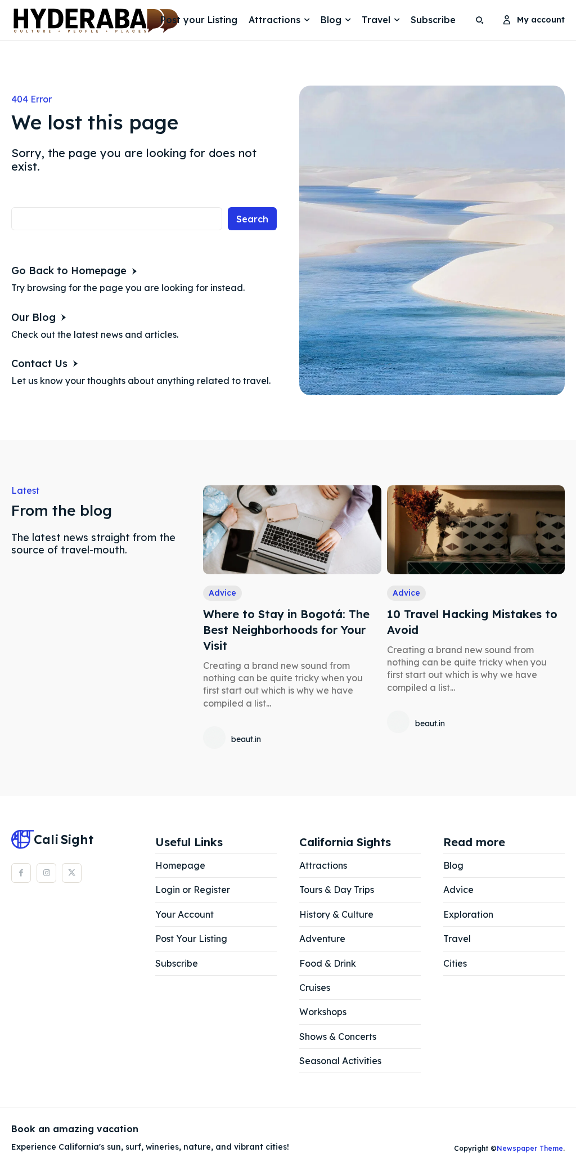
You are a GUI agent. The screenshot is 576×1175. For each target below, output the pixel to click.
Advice (222, 593)
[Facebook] (21, 873)
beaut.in (246, 739)
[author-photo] (216, 738)
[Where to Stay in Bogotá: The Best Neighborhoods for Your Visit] (292, 529)
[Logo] (42, 20)
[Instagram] (46, 873)
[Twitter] (72, 873)
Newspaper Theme (530, 1148)
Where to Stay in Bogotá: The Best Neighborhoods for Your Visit (286, 630)
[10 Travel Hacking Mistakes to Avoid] (476, 529)
